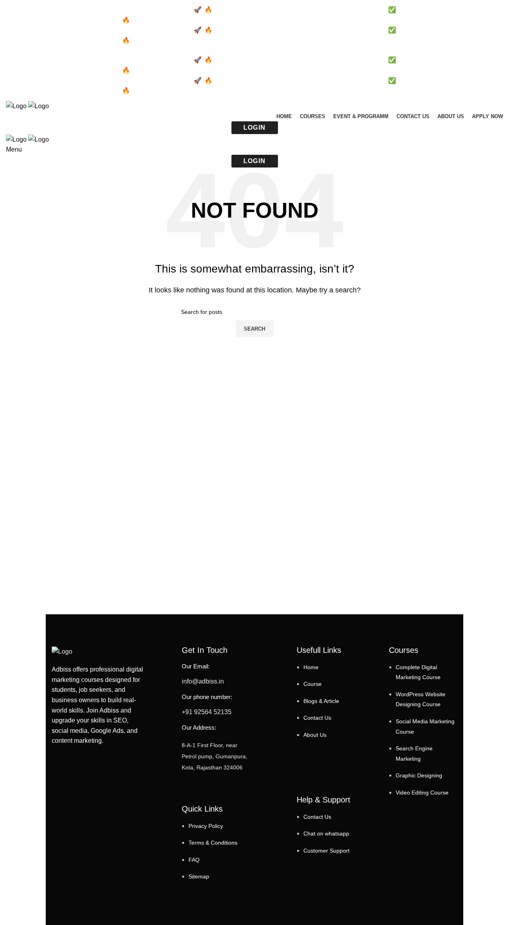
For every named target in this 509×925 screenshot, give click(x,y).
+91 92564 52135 (206, 712)
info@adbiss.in (203, 681)
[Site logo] (17, 105)
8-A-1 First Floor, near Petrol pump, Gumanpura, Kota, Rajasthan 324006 (214, 756)
